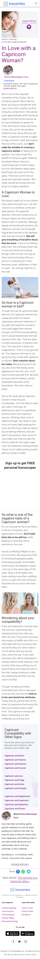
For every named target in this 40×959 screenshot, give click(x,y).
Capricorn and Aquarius (16, 804)
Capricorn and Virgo (14, 780)
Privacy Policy (27, 911)
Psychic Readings (9, 908)
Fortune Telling (8, 918)
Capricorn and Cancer (15, 768)
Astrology (12, 39)
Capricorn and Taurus (15, 759)
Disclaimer (26, 915)
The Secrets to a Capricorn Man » (23, 879)
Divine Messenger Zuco (16, 77)
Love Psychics (8, 911)
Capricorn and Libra (14, 784)
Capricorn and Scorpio (15, 788)
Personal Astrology (10, 921)
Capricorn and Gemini (15, 763)
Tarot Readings (8, 915)
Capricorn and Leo (14, 776)
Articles (4, 39)
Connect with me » (10, 88)
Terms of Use (27, 908)
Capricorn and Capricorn (17, 800)
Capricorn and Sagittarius (17, 796)
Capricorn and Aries (14, 755)
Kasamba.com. (19, 951)
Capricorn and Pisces (15, 808)
